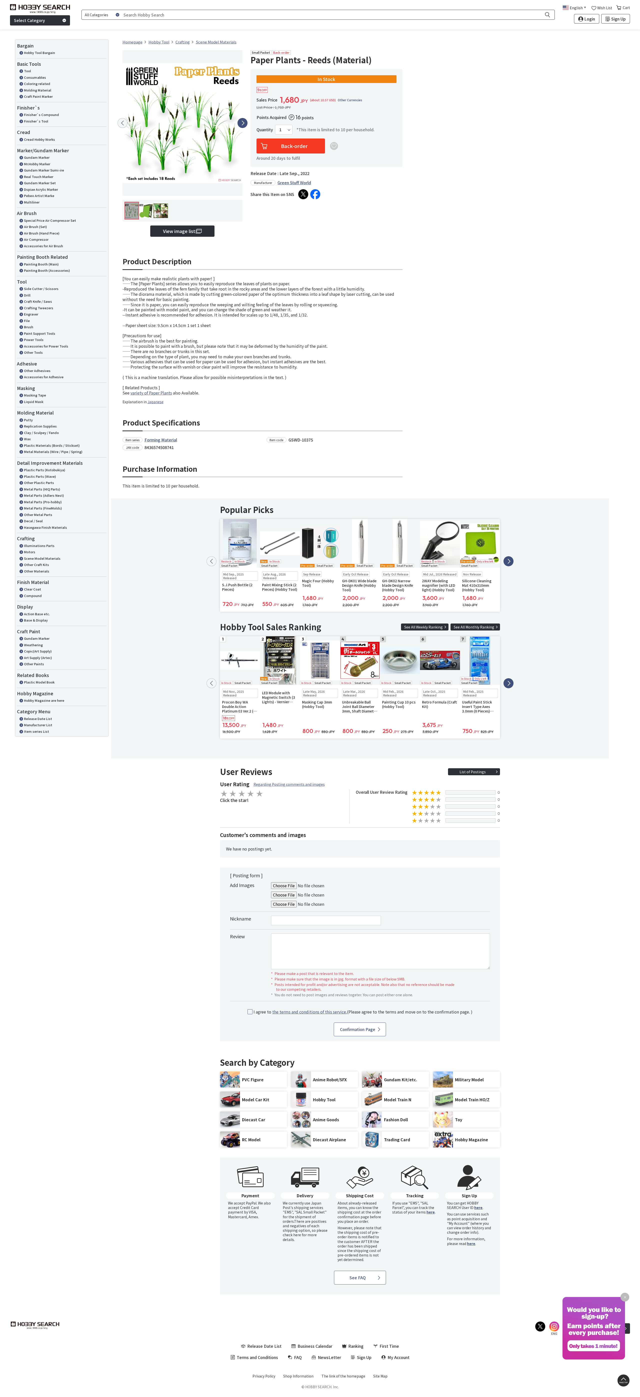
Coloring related (37, 83)
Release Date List (38, 718)
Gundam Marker (37, 157)
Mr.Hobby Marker (37, 164)
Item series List (36, 731)
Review (237, 936)
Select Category (29, 20)
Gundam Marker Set (40, 182)
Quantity (264, 129)
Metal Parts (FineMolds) (43, 508)
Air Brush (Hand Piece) (42, 233)
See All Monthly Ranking (474, 627)
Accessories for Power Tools (46, 346)
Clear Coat (32, 589)
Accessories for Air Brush (43, 246)
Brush (28, 326)
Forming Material (160, 440)
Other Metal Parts (38, 514)
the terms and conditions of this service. (309, 1012)
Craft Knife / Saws (38, 301)
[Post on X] (303, 194)
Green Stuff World (294, 183)
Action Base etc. (37, 614)
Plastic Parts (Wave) (40, 476)
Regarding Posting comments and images (289, 784)
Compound (33, 595)
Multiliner (32, 202)
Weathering (33, 644)
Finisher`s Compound (41, 114)
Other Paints (34, 664)
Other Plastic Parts (39, 482)
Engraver (31, 314)
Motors (29, 552)
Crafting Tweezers (38, 308)
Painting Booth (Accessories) (47, 270)
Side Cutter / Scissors (41, 288)
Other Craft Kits (36, 564)
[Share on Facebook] (315, 194)
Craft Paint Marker (38, 96)
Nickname (240, 918)
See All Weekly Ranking (423, 627)
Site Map (380, 1376)
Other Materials (36, 571)
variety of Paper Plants (151, 393)
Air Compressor (36, 239)
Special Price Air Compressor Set (50, 220)
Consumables (35, 77)
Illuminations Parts (39, 545)
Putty (28, 420)
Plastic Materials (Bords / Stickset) (52, 445)
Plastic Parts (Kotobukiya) (44, 470)
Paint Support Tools (39, 333)
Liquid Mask (33, 401)
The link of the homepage (343, 1376)
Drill (27, 295)
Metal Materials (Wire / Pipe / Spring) (53, 451)
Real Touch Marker (38, 176)
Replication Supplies (40, 426)
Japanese (156, 401)
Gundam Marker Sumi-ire (44, 170)
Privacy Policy (263, 1376)
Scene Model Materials (42, 558)
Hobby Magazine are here (44, 700)
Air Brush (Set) (35, 226)
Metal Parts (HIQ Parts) (42, 489)
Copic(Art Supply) (38, 651)
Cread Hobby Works (39, 139)
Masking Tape (35, 395)
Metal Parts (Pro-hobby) (43, 502)
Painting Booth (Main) (41, 264)
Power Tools (34, 339)
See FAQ (358, 1277)
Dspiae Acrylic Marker (41, 189)
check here (292, 1234)
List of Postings (473, 771)
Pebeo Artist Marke (39, 195)
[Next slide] (243, 123)
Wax (27, 438)
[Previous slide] (123, 123)
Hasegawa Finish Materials (45, 527)
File (27, 320)
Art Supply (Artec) (38, 657)
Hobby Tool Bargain (39, 52)
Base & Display (36, 620)
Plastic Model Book (39, 682)
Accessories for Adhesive (44, 376)
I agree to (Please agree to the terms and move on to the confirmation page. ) (363, 1011)
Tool (27, 70)
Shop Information (298, 1376)
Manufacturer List (38, 724)
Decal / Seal (33, 520)
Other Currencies (350, 100)
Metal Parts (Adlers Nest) (44, 495)
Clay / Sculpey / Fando (41, 432)
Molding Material (37, 90)
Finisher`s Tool (36, 121)
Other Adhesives (37, 370)
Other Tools (33, 352)
